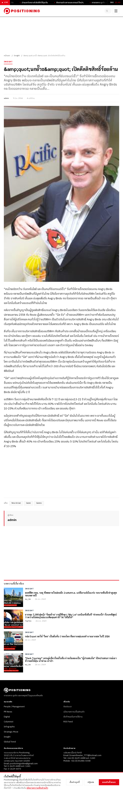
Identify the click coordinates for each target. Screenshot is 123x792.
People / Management (14, 706)
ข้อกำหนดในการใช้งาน (72, 716)
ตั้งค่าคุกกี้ (75, 782)
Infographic (9, 726)
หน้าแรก (7, 55)
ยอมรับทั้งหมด (109, 782)
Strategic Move (11, 732)
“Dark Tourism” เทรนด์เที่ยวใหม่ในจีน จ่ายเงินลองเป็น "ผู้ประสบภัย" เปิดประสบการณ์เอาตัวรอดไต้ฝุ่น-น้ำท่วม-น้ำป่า (71, 659)
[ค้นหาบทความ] (107, 10)
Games (39, 503)
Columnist (8, 721)
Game (28, 503)
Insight (17, 55)
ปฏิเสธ (91, 782)
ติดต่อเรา (67, 706)
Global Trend (10, 742)
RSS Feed (68, 721)
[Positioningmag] (22, 11)
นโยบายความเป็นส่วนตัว (74, 712)
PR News (8, 712)
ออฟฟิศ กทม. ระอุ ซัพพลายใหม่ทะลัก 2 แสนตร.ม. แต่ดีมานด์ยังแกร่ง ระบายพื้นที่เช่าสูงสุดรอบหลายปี (71, 594)
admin (6, 98)
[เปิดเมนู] (116, 11)
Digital (7, 716)
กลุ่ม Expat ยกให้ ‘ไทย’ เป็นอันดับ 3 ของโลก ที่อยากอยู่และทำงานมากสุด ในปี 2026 (67, 636)
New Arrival (16, 503)
